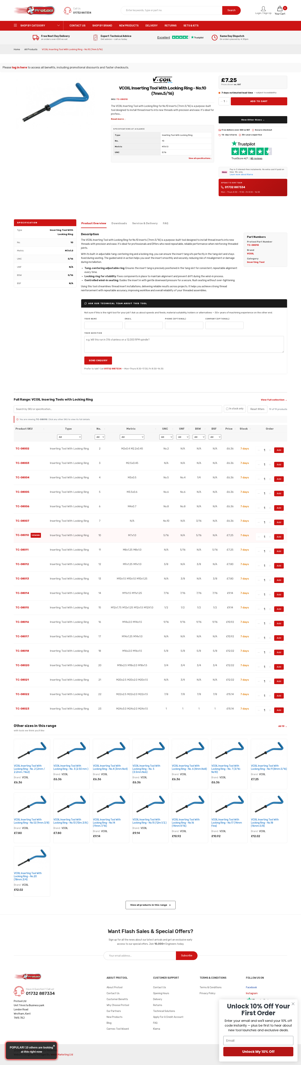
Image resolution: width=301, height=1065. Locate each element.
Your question (93, 333)
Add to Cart (259, 101)
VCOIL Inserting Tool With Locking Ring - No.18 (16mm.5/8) (265, 822)
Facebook (251, 987)
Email (128, 319)
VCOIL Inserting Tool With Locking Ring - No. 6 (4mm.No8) (189, 767)
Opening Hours (161, 993)
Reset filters (257, 409)
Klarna (156, 1028)
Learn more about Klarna (241, 174)
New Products (114, 1017)
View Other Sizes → (253, 120)
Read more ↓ (118, 119)
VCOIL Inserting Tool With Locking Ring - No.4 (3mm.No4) (110, 767)
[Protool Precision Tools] (35, 10)
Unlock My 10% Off (258, 1051)
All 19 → (282, 726)
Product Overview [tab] (93, 223)
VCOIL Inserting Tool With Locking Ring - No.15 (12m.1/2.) (150, 821)
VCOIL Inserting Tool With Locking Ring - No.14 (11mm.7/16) (107, 822)
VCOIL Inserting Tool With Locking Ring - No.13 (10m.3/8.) (70, 821)
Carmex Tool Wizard (118, 1028)
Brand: (17, 777)
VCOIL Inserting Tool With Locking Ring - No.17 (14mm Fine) (226, 822)
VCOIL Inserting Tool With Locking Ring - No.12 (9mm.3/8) (31, 821)
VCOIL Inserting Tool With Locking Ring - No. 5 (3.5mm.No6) (146, 769)
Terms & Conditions (211, 987)
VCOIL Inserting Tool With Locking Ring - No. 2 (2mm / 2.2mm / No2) (29, 769)
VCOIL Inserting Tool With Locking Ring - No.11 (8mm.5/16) (269, 767)
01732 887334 (235, 187)
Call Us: (77, 8)
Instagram (252, 993)
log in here (19, 67)
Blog (109, 1022)
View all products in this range (148, 905)
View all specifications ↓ (200, 158)
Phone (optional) (175, 319)
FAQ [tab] (165, 223)
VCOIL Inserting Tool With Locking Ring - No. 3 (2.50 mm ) (70, 767)
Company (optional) (217, 319)
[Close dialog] (293, 1004)
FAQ (155, 1022)
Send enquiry (98, 360)
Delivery (157, 999)
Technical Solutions (164, 1011)
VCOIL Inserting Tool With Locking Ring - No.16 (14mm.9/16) (186, 822)
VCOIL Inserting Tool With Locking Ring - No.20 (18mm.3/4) (28, 876)
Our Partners (114, 1011)
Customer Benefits (117, 999)
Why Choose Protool (118, 1005)
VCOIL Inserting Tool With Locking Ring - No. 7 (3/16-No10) (226, 769)
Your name (90, 319)
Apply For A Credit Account (168, 1017)
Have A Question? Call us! (40, 989)
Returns (157, 1005)
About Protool (114, 987)
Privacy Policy (207, 993)
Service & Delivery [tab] (145, 223)
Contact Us (113, 993)
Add (279, 450)
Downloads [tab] (119, 223)
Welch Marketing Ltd (62, 1054)
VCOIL (25, 777)
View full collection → (274, 399)
